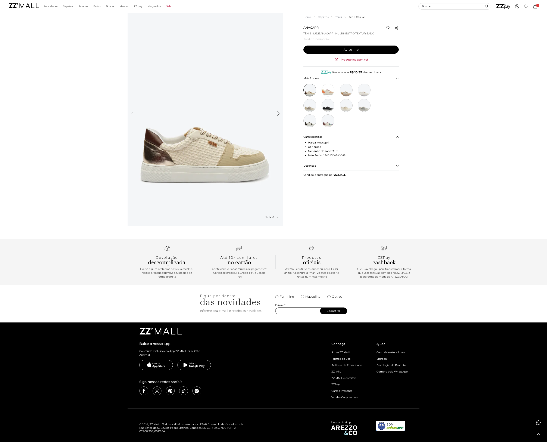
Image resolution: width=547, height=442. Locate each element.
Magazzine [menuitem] (154, 6)
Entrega (381, 358)
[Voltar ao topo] (538, 434)
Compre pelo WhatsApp (392, 371)
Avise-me (351, 50)
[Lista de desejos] (526, 6)
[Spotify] (196, 390)
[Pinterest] (170, 390)
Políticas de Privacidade (346, 365)
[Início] (24, 6)
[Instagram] (157, 390)
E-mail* (280, 305)
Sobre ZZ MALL (341, 352)
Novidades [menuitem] (51, 6)
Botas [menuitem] (97, 6)
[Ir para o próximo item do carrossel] (278, 113)
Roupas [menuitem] (83, 6)
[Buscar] (486, 6)
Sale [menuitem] (168, 6)
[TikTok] (183, 390)
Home (307, 17)
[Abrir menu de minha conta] (517, 6)
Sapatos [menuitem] (68, 6)
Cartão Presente (341, 390)
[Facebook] (143, 390)
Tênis (338, 17)
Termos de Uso (341, 358)
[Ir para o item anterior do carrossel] (132, 113)
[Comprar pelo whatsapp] (538, 422)
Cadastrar (333, 310)
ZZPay (335, 384)
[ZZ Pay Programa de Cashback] (503, 6)
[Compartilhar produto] (396, 28)
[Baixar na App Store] (156, 365)
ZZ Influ (336, 371)
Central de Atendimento (391, 352)
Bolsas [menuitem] (110, 6)
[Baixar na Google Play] (194, 365)
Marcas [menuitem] (124, 6)
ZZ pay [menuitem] (138, 6)
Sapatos (323, 17)
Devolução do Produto (391, 365)
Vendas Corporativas (344, 397)
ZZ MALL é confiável (344, 378)
